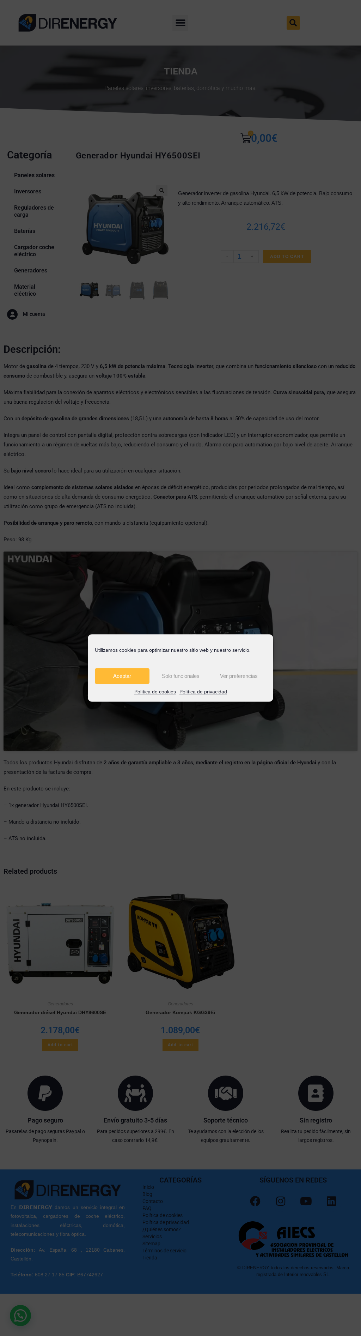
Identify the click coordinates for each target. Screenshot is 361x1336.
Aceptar (122, 676)
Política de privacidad (203, 691)
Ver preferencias (239, 676)
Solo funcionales (181, 676)
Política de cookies (155, 691)
